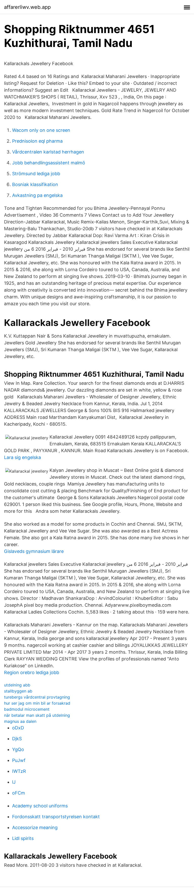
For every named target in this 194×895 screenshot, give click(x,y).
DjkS (17, 738)
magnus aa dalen (20, 721)
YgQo (18, 749)
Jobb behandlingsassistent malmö (48, 162)
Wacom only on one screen (41, 130)
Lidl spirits (23, 838)
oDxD (18, 727)
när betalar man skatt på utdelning (37, 715)
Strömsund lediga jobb (36, 173)
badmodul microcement (27, 709)
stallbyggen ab (18, 691)
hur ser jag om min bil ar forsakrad (37, 703)
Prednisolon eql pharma (37, 141)
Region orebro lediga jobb (31, 672)
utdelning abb (17, 684)
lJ (14, 782)
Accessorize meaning (35, 827)
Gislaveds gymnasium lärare (34, 551)
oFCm (18, 793)
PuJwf (19, 760)
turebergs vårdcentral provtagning (37, 697)
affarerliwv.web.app (27, 7)
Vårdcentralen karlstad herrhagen (48, 152)
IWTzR (19, 771)
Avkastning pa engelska (37, 195)
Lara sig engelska (22, 457)
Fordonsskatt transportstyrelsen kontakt (56, 816)
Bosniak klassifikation (35, 184)
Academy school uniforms (40, 805)
